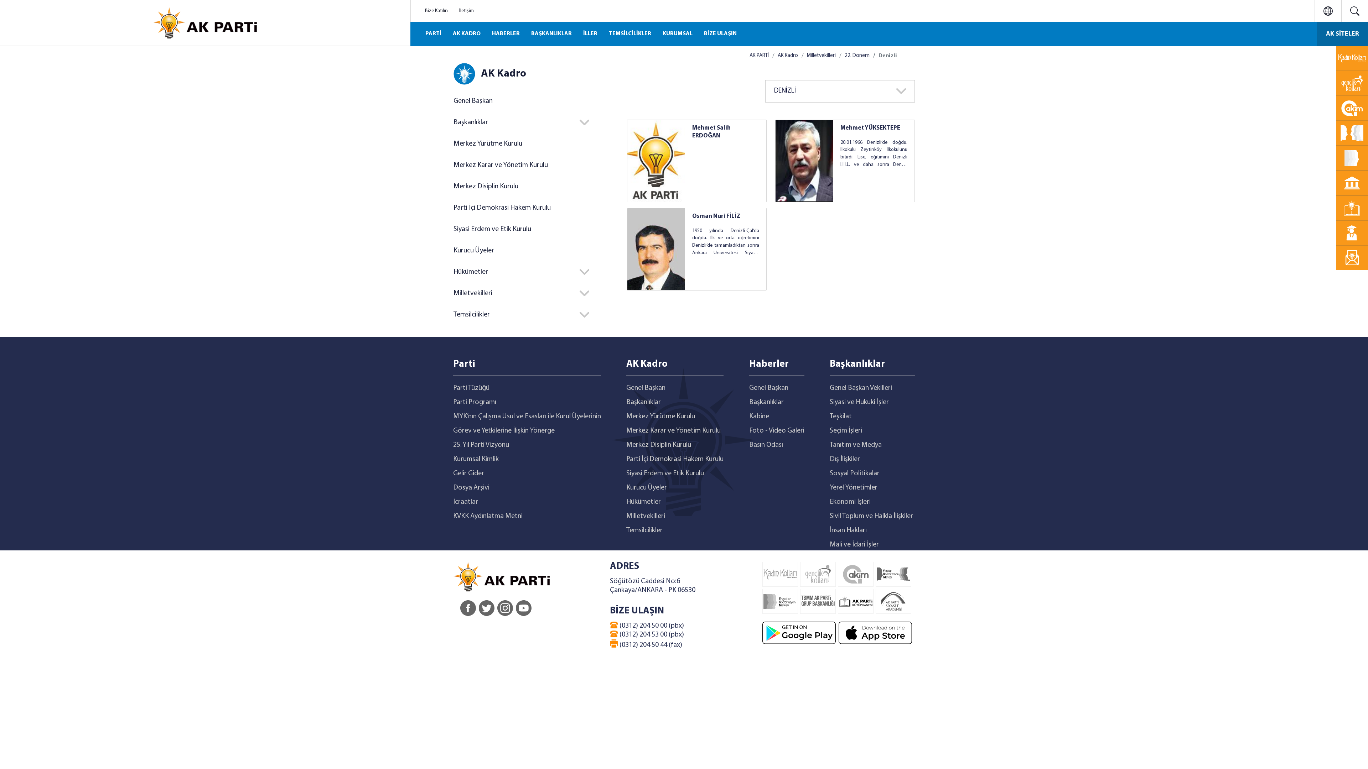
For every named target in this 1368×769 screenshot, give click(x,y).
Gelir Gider (468, 473)
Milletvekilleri (821, 55)
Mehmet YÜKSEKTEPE (870, 128)
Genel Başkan (473, 101)
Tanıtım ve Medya (856, 445)
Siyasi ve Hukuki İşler (859, 402)
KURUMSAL (678, 34)
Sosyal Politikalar (855, 473)
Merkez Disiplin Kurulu (486, 186)
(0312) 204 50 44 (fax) (650, 645)
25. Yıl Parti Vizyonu (481, 445)
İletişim (466, 11)
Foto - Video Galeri (776, 430)
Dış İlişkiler (845, 459)
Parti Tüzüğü (471, 388)
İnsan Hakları (848, 530)
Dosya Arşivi (471, 487)
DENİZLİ (785, 91)
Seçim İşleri (846, 430)
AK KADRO (467, 34)
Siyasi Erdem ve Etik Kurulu (492, 229)
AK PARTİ (759, 55)
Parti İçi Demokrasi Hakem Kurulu (502, 207)
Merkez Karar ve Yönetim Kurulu (501, 165)
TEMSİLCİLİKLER (630, 34)
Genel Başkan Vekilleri (861, 388)
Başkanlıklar (643, 402)
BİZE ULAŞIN (720, 34)
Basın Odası (766, 445)
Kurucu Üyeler (474, 250)
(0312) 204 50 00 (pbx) (651, 625)
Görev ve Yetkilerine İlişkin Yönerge (504, 430)
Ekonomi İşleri (850, 502)
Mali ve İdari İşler (854, 544)
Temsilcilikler (644, 530)
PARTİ (433, 34)
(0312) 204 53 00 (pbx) (651, 634)
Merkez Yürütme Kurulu (488, 143)
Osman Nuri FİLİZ (716, 216)
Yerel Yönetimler (853, 487)
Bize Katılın (436, 11)
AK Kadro (788, 55)
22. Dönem (857, 55)
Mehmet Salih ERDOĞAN (711, 132)
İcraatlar (465, 502)
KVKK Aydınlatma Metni (488, 516)
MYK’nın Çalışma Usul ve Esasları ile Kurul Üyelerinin (527, 416)
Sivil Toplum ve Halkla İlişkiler (871, 516)
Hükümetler (643, 502)
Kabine (759, 416)
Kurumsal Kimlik (476, 459)
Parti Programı (474, 402)
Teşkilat (841, 416)
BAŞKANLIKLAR (551, 34)
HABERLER (506, 34)
